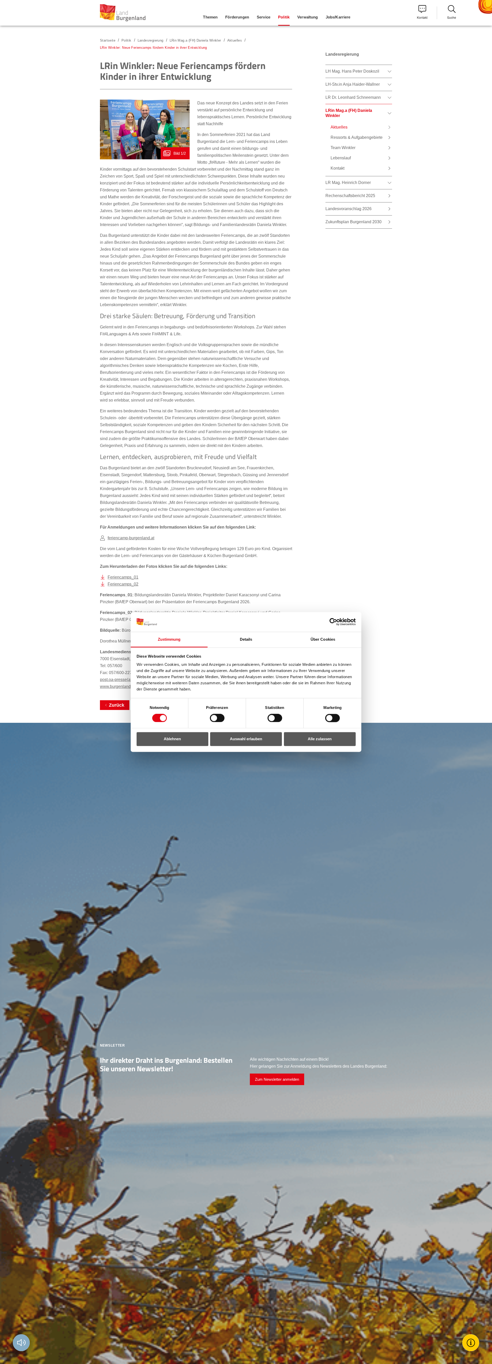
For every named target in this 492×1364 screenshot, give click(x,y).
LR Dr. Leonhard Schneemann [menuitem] (353, 97)
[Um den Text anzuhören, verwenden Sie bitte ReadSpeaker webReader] (21, 1342)
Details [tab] (246, 639)
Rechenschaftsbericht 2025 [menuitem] (350, 195)
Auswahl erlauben (246, 739)
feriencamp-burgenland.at (131, 538)
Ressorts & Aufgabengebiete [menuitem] (357, 137)
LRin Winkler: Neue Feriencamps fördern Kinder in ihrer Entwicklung (153, 48)
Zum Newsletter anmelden (277, 1079)
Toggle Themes (471, 1342)
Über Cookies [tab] (323, 639)
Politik (126, 40)
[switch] (214, 718)
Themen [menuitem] (210, 17)
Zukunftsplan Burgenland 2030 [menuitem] (353, 222)
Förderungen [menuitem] (237, 17)
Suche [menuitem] (451, 17)
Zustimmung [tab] (169, 639)
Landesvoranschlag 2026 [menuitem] (348, 209)
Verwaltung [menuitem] (307, 17)
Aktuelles (234, 40)
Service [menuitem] (263, 17)
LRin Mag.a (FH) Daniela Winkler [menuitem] (348, 113)
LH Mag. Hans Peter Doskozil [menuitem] (352, 71)
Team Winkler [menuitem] (343, 147)
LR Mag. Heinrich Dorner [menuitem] (348, 182)
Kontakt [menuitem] (422, 17)
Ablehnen (172, 739)
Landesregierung (150, 40)
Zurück (116, 705)
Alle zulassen (320, 739)
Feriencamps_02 (123, 584)
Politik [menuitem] (284, 17)
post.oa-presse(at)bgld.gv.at (125, 679)
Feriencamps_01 (123, 577)
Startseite (107, 40)
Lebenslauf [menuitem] (341, 158)
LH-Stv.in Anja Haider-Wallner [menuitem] (352, 84)
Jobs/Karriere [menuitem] (338, 17)
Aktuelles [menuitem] (339, 127)
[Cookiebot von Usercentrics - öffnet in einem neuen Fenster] (333, 622)
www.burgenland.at (117, 686)
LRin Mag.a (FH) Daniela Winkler (195, 40)
